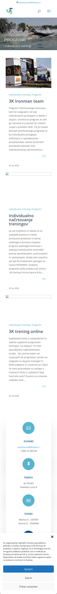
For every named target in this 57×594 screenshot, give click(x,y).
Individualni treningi (20, 94)
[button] (52, 536)
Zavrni (28, 577)
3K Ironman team (26, 101)
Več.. (44, 156)
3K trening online (26, 331)
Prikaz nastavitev (28, 586)
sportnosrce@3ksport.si (28, 447)
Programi (36, 94)
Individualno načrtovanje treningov (21, 220)
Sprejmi (28, 569)
